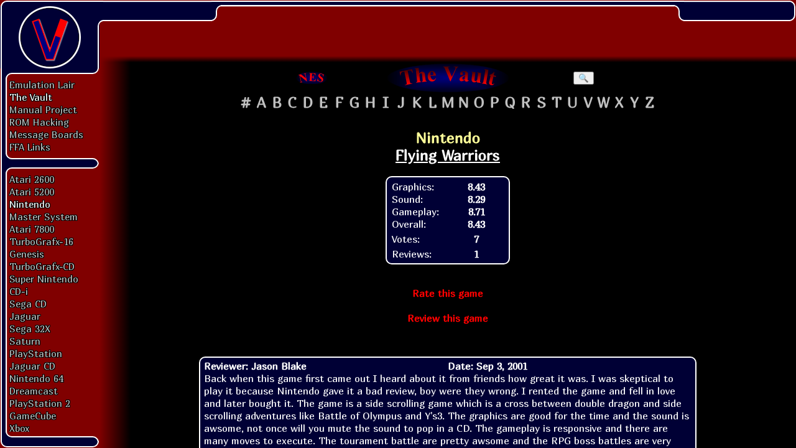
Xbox (19, 428)
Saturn (24, 341)
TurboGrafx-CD (42, 266)
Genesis (26, 253)
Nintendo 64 (36, 378)
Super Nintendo (43, 278)
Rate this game (447, 293)
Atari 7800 (31, 229)
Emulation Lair (42, 84)
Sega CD (28, 303)
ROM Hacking (39, 122)
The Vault (30, 97)
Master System (43, 216)
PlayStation (35, 353)
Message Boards (46, 134)
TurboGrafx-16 (41, 241)
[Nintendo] (312, 78)
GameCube (32, 415)
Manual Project (43, 109)
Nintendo (29, 204)
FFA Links (29, 146)
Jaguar (24, 316)
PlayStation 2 (39, 403)
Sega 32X (29, 328)
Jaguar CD (32, 365)
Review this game (447, 318)
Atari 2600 (31, 179)
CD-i (18, 291)
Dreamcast (33, 390)
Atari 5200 (31, 191)
